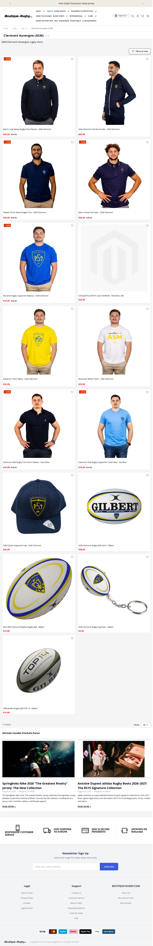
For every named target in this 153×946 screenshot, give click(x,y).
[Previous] (10, 3)
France (50, 11)
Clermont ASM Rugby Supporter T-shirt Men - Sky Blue (102, 462)
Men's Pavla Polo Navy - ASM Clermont (95, 212)
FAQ (76, 918)
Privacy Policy (27, 898)
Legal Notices (27, 908)
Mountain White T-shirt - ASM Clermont (95, 379)
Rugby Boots (60, 11)
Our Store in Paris (126, 898)
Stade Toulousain (44, 16)
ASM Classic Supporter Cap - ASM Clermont (22, 545)
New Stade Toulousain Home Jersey (76, 3)
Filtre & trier (142, 51)
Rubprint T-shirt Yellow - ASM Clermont (20, 379)
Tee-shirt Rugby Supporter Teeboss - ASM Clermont (25, 295)
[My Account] (137, 16)
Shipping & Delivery (76, 908)
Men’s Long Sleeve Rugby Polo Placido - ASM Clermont (27, 129)
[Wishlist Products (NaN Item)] (142, 16)
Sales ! (38, 11)
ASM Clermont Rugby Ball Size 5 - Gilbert (96, 545)
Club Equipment (89, 21)
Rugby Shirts (58, 16)
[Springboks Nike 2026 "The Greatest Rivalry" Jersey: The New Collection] (38, 759)
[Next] (143, 3)
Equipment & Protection (82, 11)
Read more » (9, 806)
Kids (56, 21)
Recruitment (125, 903)
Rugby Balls (75, 21)
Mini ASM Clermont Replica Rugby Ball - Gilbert (23, 627)
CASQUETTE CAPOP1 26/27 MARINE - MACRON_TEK (101, 295)
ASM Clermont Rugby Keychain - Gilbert (95, 627)
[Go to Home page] (18, 16)
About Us (126, 893)
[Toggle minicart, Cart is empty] (148, 16)
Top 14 (24, 28)
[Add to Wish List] (72, 59)
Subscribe (109, 866)
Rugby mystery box (44, 21)
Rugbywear (64, 21)
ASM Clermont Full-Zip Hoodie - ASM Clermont (99, 129)
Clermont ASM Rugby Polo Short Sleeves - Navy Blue (26, 462)
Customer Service (76, 898)
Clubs (90, 16)
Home (5, 28)
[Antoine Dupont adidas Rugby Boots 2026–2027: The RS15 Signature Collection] (114, 759)
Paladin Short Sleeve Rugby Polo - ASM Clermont (24, 212)
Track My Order (76, 913)
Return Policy (76, 903)
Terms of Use (27, 893)
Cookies (26, 903)
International (76, 16)
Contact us (76, 893)
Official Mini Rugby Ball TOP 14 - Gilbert (20, 708)
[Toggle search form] (132, 16)
